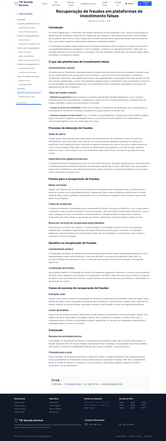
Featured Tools (19, 409)
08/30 (121, 402)
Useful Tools (104, 3)
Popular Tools (19, 402)
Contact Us (117, 3)
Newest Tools (19, 412)
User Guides (53, 402)
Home (44, 3)
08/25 (143, 405)
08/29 (132, 402)
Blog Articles (53, 412)
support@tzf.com (95, 424)
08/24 (121, 408)
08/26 (132, 405)
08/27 (121, 405)
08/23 (132, 408)
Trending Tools (19, 406)
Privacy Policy (121, 436)
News (91, 408)
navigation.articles (88, 3)
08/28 (143, 402)
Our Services (56, 3)
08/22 (143, 408)
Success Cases (70, 3)
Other (86, 408)
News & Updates (55, 409)
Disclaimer (148, 436)
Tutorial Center (54, 406)
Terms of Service (135, 436)
